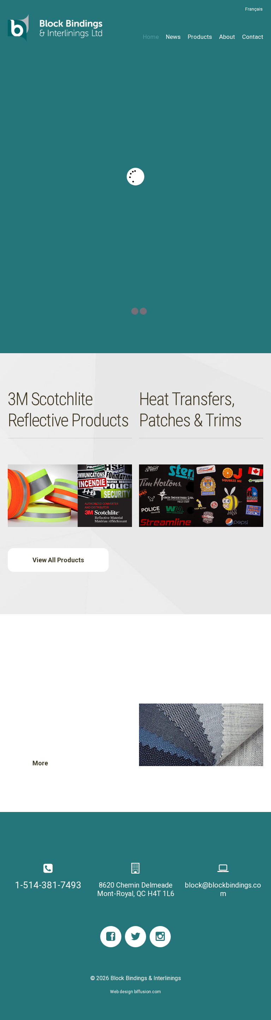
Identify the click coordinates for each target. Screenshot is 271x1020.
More (40, 225)
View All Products (58, 560)
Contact (252, 37)
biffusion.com (147, 991)
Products (200, 37)
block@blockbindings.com (223, 889)
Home (151, 37)
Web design (121, 991)
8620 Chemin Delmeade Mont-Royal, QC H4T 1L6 (135, 889)
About (227, 37)
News (173, 37)
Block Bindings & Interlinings (145, 978)
